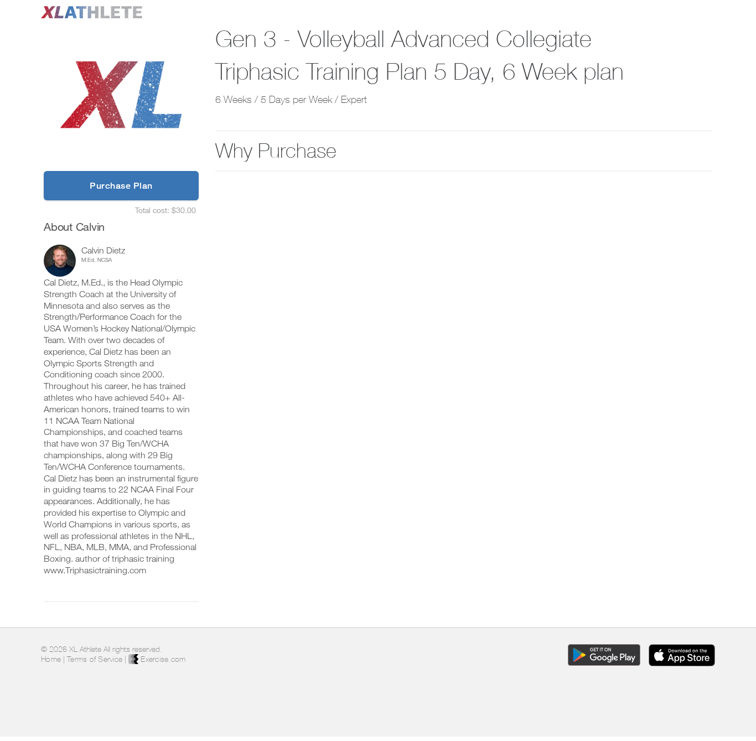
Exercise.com (161, 659)
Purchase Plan (121, 185)
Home (51, 659)
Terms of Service (94, 659)
